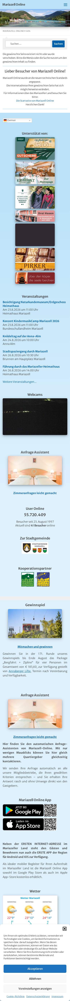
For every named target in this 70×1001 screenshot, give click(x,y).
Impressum (57, 996)
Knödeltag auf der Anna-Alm (22, 336)
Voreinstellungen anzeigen (35, 988)
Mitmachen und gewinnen (35, 646)
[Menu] (65, 4)
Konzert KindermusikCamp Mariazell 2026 (31, 321)
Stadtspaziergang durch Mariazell (25, 351)
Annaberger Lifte (20, 671)
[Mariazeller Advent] (42, 591)
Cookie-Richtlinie (16, 996)
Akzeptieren (35, 968)
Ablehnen (35, 978)
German (11, 120)
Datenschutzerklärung (38, 996)
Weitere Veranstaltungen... (19, 381)
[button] (64, 929)
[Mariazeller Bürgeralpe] (27, 591)
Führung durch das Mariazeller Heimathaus (31, 366)
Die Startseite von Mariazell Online (35, 100)
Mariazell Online (13, 5)
